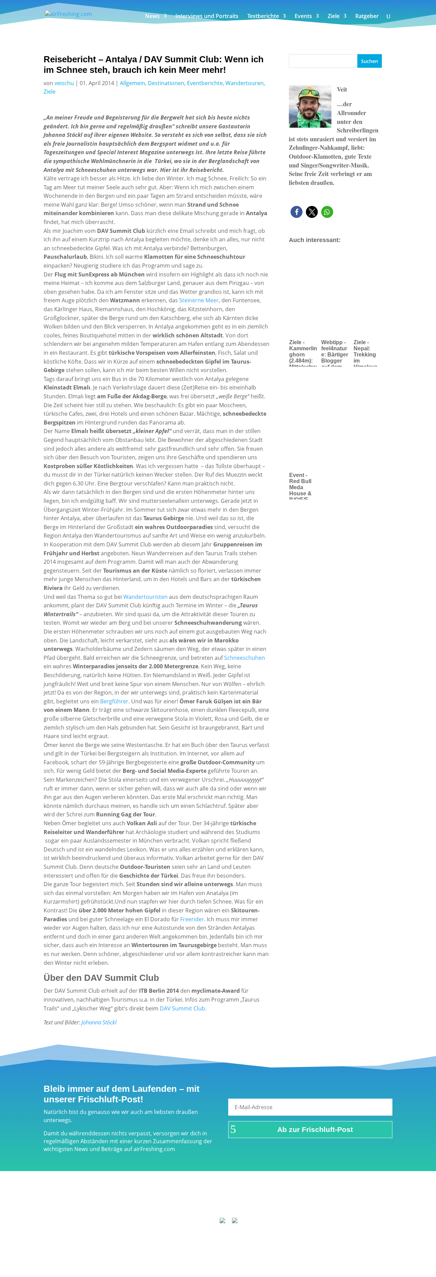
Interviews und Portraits (206, 17)
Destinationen (166, 83)
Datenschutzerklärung (244, 1201)
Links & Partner (90, 1201)
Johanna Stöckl (98, 1022)
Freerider (192, 919)
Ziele (334, 17)
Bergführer (114, 701)
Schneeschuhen (244, 657)
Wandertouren (244, 83)
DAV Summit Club (182, 1008)
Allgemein (132, 83)
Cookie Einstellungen (344, 1201)
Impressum (131, 1201)
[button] (296, 212)
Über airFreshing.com (181, 1201)
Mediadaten (295, 1201)
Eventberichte (205, 83)
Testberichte (263, 17)
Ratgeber (367, 17)
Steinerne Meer (198, 300)
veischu (64, 83)
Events (303, 17)
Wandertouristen (145, 597)
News (152, 17)
